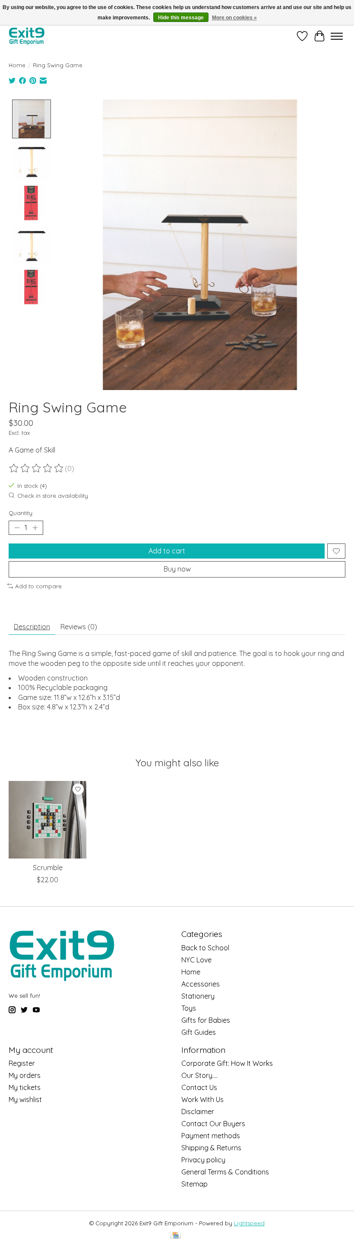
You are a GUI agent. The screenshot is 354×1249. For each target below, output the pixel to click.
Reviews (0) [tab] (78, 626)
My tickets (25, 1087)
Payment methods (210, 1135)
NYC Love (196, 959)
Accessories (200, 984)
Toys (188, 1008)
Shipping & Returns (211, 1147)
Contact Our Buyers (213, 1123)
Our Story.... (199, 1075)
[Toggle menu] (336, 36)
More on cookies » (234, 18)
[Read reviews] (37, 468)
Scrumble (48, 867)
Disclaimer (197, 1111)
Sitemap (194, 1184)
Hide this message (181, 18)
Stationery (198, 996)
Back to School (205, 947)
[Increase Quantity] (35, 528)
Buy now (177, 569)
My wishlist (25, 1099)
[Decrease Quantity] (16, 528)
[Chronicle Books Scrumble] (47, 820)
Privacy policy (203, 1159)
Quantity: (21, 512)
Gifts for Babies (205, 1020)
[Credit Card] (175, 1236)
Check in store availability (52, 496)
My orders (25, 1075)
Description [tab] (32, 626)
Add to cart (167, 550)
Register (22, 1063)
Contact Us (199, 1087)
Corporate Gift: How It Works (227, 1063)
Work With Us (202, 1099)
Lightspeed (249, 1223)
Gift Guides (198, 1032)
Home (17, 65)
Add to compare (38, 586)
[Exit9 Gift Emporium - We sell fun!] (26, 36)
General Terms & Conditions (225, 1172)
